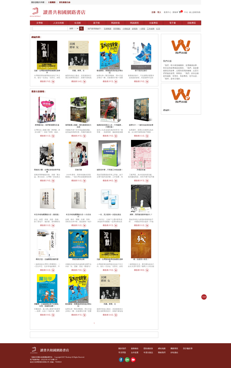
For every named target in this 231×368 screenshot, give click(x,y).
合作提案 (134, 353)
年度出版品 (148, 353)
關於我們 (122, 348)
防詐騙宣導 (187, 348)
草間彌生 (117, 29)
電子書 (172, 23)
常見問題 (122, 353)
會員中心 (167, 12)
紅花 (158, 29)
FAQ (186, 12)
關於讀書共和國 (37, 2)
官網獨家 (107, 29)
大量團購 (51, 2)
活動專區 (191, 23)
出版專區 (153, 23)
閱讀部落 (115, 23)
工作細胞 (150, 29)
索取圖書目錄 (64, 2)
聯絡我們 (161, 353)
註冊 (153, 12)
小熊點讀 (126, 29)
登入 (159, 12)
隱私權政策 (148, 348)
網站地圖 (161, 348)
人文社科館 (58, 23)
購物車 (175, 12)
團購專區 (174, 348)
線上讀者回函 (194, 12)
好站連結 (174, 353)
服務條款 (134, 348)
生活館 (77, 23)
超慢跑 (135, 29)
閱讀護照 (134, 23)
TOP (204, 297)
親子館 (96, 23)
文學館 (39, 23)
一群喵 (142, 29)
